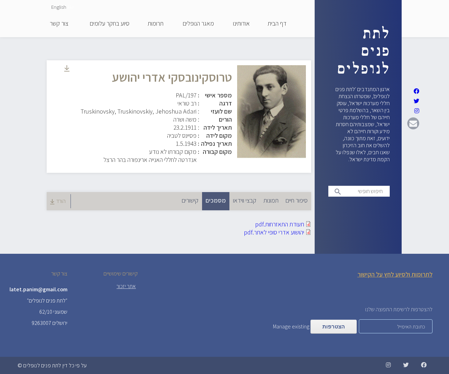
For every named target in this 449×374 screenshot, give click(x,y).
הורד (61, 201)
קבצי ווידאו (244, 200)
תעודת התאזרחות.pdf (279, 224)
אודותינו (241, 23)
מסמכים (214, 200)
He (71, 7)
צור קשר (59, 23)
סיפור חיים (297, 200)
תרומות (155, 23)
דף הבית (277, 23)
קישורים (190, 200)
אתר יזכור (126, 286)
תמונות (271, 200)
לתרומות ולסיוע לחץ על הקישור (395, 274)
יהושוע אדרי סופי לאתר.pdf (274, 232)
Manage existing (291, 326)
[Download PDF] (66, 69)
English (58, 7)
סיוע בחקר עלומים (109, 23)
